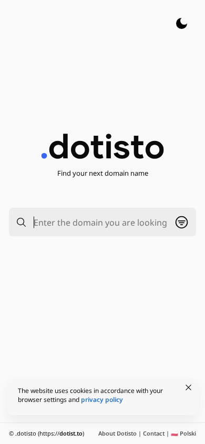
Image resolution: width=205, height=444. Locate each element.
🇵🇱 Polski (183, 433)
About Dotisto (117, 433)
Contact (154, 433)
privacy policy (102, 399)
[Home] (103, 146)
